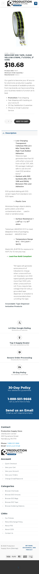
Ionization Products (13, 306)
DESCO (12, 53)
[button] (3, 3)
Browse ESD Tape (11, 502)
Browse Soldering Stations (14, 506)
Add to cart (22, 121)
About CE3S (9, 529)
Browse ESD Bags (11, 498)
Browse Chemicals (11, 491)
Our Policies (9, 518)
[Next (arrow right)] (8, 570)
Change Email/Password (14, 479)
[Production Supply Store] (19, 3)
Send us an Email (19, 410)
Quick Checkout (11, 464)
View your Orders (11, 475)
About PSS (9, 526)
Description (11, 133)
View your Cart (10, 467)
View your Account (12, 471)
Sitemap (15, 548)
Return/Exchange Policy (14, 522)
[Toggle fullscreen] (8, 562)
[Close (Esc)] (20, 562)
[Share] (14, 562)
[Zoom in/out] (2, 562)
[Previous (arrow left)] (2, 570)
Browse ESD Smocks (12, 495)
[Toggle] (3, 133)
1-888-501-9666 (19, 399)
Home (6, 53)
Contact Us (9, 533)
